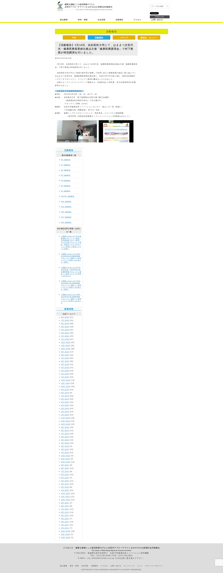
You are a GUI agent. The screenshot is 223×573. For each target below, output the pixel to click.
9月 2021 (65, 503)
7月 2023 (65, 434)
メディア (124, 38)
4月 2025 (65, 368)
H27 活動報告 (66, 217)
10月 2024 (65, 386)
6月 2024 (65, 399)
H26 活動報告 (66, 222)
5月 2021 (65, 515)
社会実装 (85, 566)
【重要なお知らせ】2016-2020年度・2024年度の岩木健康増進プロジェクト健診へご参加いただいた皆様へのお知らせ (71, 272)
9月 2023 (65, 427)
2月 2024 (65, 412)
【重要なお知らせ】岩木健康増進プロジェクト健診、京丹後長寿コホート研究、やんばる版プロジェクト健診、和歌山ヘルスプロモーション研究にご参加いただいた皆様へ (71, 242)
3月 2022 (65, 484)
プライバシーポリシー (154, 566)
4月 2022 (65, 481)
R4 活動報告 (66, 180)
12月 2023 (65, 418)
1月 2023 (65, 453)
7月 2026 (65, 320)
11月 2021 (65, 497)
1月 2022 (65, 490)
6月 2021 (65, 512)
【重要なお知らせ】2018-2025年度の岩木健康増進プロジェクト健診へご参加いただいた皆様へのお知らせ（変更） (71, 285)
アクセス (104, 566)
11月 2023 (65, 421)
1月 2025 (65, 377)
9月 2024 (65, 390)
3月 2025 (65, 371)
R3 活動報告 (66, 186)
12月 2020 (65, 531)
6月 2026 (65, 323)
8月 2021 (65, 506)
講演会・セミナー (149, 38)
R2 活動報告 (66, 191)
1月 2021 (65, 528)
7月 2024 (65, 396)
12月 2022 (65, 456)
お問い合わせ (115, 566)
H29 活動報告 (66, 207)
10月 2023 (65, 424)
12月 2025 (65, 342)
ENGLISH (159, 17)
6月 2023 (65, 437)
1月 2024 (65, 415)
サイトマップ (129, 566)
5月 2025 (65, 364)
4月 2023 (65, 443)
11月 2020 (65, 534)
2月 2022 (65, 487)
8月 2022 (65, 468)
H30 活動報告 (66, 201)
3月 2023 (65, 446)
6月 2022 (65, 475)
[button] (167, 6)
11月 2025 (65, 346)
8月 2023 (65, 430)
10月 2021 (65, 500)
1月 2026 (65, 339)
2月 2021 (65, 525)
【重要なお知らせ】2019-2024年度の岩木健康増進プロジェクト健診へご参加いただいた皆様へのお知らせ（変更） (71, 258)
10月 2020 (65, 537)
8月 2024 (65, 393)
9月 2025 (65, 352)
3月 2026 (65, 333)
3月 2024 (65, 408)
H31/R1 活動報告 (67, 196)
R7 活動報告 (66, 165)
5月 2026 (65, 327)
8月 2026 (65, 317)
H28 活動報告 (66, 212)
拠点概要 (63, 566)
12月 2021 (65, 493)
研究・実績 (74, 566)
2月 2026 (65, 336)
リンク (139, 566)
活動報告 (99, 38)
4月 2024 (65, 405)
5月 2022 (65, 478)
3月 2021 (65, 522)
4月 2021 (65, 519)
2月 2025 (65, 374)
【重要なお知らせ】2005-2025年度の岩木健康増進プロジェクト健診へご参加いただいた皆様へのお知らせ (71, 299)
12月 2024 (65, 380)
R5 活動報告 (66, 175)
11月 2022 (65, 459)
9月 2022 (65, 465)
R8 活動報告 (66, 160)
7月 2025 (65, 358)
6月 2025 (65, 361)
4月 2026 (65, 330)
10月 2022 (65, 462)
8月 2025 (65, 355)
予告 (74, 38)
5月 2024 (65, 402)
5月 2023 (65, 440)
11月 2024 (65, 383)
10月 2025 (65, 349)
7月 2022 (65, 471)
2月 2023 (65, 449)
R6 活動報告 (66, 170)
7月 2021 (65, 509)
